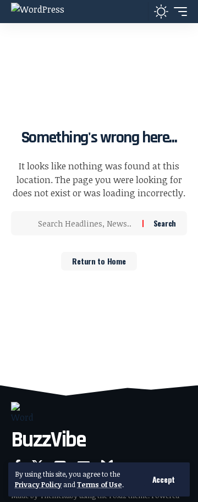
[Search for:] (86, 223)
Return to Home (98, 261)
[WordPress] (37, 11)
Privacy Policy (38, 484)
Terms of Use (99, 484)
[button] (163, 479)
